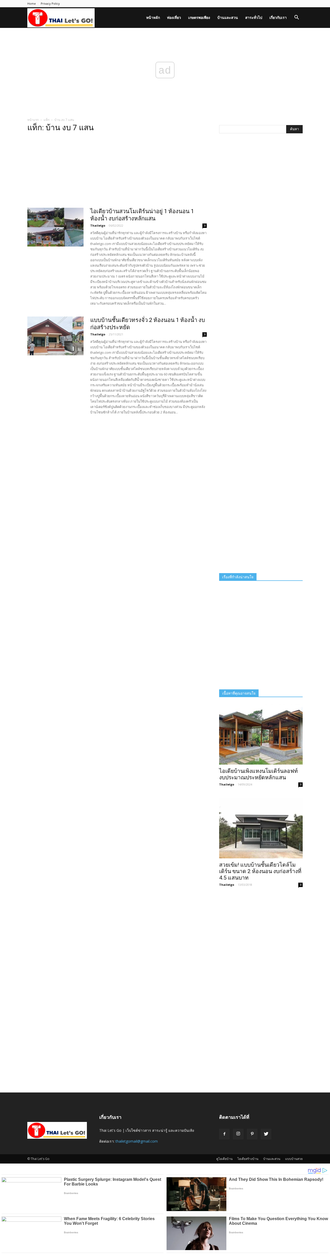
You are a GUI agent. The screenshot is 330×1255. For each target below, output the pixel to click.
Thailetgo (97, 225)
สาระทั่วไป (253, 17)
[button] (296, 18)
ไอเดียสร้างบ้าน (247, 1159)
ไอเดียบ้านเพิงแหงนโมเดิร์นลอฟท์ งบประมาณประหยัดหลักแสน (258, 774)
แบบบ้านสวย (294, 1159)
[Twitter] (266, 1134)
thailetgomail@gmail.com (137, 1141)
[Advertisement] (117, 171)
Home (31, 3)
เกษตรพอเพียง (199, 17)
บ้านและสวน (227, 17)
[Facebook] (224, 1134)
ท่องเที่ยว (174, 17)
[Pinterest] (252, 1134)
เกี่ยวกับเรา (278, 17)
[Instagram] (238, 1134)
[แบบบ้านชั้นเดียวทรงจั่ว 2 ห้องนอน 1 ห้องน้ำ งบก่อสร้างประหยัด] (55, 336)
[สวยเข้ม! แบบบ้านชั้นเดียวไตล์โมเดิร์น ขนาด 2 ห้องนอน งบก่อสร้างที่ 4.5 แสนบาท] (261, 828)
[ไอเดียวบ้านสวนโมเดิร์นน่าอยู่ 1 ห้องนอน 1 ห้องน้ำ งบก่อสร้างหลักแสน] (55, 227)
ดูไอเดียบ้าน (224, 1159)
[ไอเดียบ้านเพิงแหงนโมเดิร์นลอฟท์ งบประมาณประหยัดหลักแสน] (261, 734)
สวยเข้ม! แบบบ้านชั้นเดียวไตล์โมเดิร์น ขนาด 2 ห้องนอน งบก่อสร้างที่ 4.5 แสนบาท (260, 871)
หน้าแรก (33, 120)
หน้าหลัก (153, 17)
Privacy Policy (50, 3)
